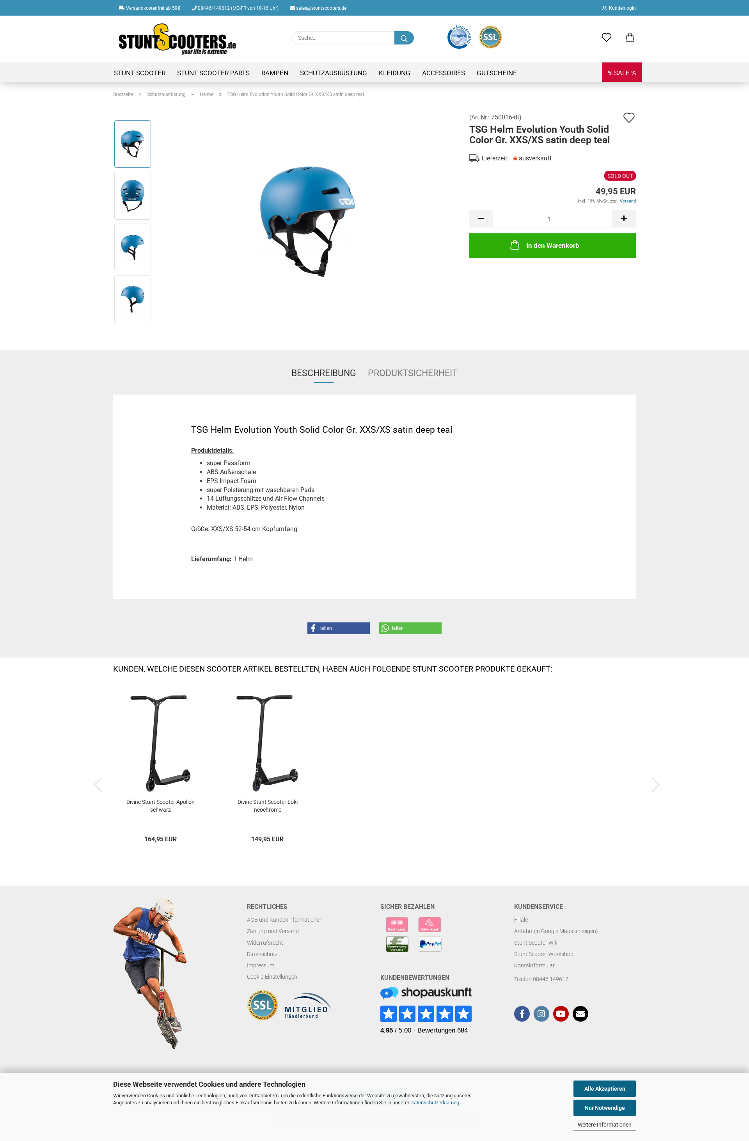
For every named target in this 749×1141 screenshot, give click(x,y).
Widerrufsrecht (265, 943)
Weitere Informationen (605, 1124)
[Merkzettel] (606, 37)
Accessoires (443, 73)
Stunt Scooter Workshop (543, 954)
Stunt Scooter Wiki (536, 943)
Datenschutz (262, 954)
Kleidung (394, 73)
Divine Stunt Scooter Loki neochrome (268, 806)
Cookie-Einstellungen (272, 977)
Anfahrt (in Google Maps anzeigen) (556, 931)
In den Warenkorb (552, 245)
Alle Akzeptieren (604, 1089)
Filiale (521, 920)
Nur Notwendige (605, 1108)
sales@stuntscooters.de (320, 8)
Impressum (260, 965)
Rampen (274, 73)
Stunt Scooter (139, 73)
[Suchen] (404, 37)
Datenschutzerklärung (434, 1102)
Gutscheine (497, 73)
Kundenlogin (621, 8)
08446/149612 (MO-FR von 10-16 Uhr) (238, 8)
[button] (630, 37)
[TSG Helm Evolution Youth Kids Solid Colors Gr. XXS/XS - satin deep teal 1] (307, 221)
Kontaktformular (534, 965)
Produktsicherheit (413, 373)
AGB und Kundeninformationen (285, 920)
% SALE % (622, 73)
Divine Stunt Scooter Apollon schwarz (160, 806)
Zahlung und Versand (273, 931)
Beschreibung (323, 373)
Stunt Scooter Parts (213, 73)
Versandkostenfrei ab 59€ (152, 8)
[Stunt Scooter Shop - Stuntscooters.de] (177, 39)
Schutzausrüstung (333, 73)
